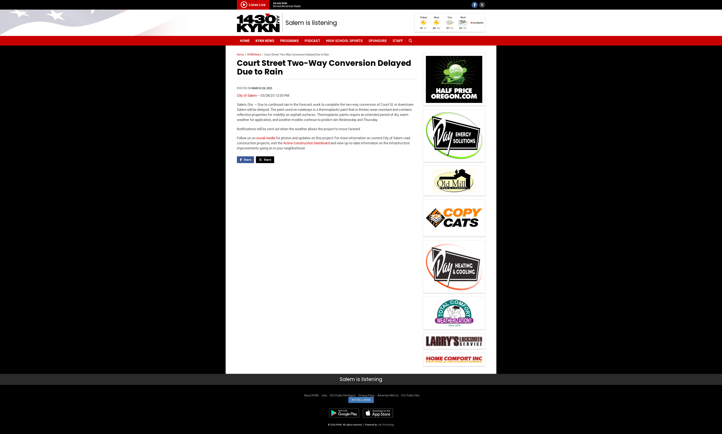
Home (245, 41)
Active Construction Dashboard (306, 143)
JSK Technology (386, 424)
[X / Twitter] (482, 5)
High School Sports (344, 41)
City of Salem (247, 95)
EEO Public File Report (343, 395)
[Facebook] (475, 5)
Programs (289, 41)
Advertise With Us (388, 395)
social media (265, 138)
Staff (398, 41)
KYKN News (265, 41)
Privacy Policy (367, 395)
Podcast (312, 41)
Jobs (324, 395)
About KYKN (311, 395)
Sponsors (378, 41)
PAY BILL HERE (361, 399)
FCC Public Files (410, 395)
